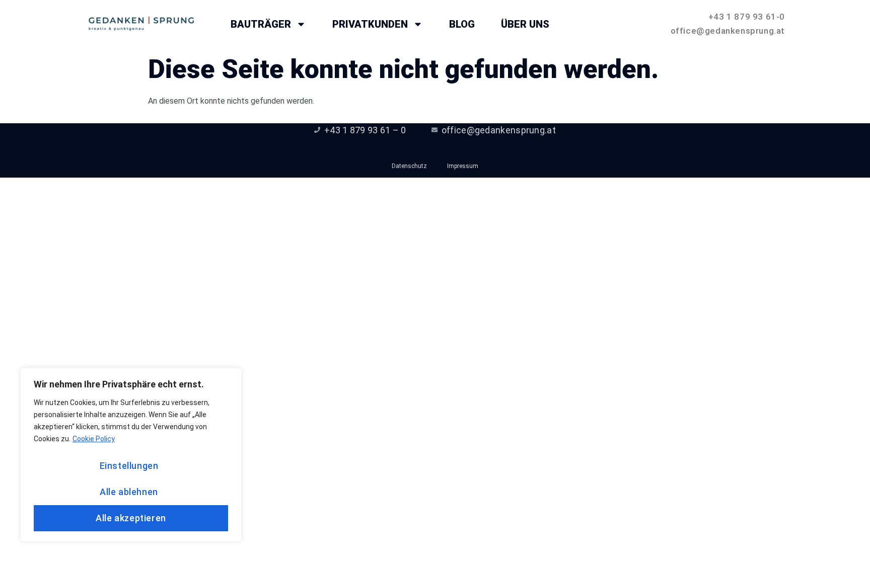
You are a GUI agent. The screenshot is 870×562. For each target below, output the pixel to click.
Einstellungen (129, 465)
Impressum (462, 166)
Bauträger (261, 24)
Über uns (525, 24)
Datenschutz (409, 166)
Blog (462, 24)
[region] (131, 455)
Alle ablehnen (129, 492)
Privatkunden (370, 24)
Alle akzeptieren (131, 518)
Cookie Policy (93, 439)
